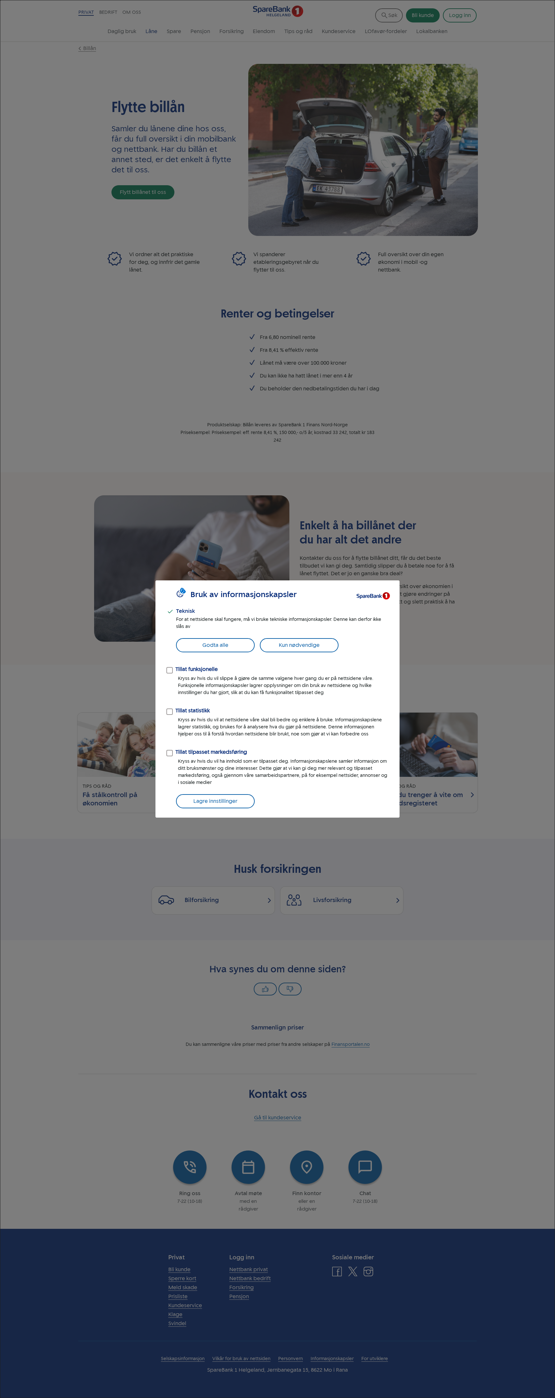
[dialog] (277, 699)
